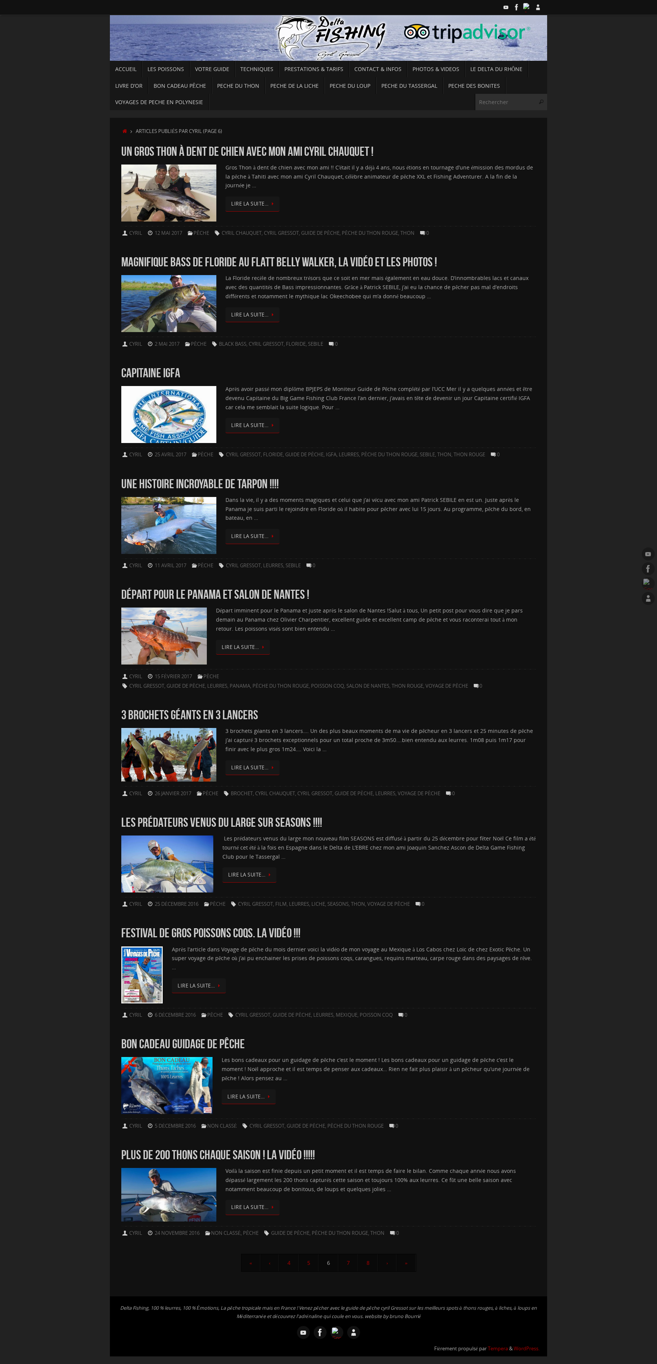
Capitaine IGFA (150, 373)
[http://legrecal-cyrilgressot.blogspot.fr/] (538, 7)
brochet (242, 793)
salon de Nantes (367, 686)
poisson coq (327, 686)
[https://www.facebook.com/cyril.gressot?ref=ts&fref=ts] (516, 7)
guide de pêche (320, 233)
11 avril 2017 (170, 565)
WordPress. (527, 1348)
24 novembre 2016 (177, 1233)
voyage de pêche (446, 686)
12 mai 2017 (168, 233)
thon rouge (469, 454)
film (281, 904)
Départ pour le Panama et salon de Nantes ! (215, 594)
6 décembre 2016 (175, 1015)
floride (296, 344)
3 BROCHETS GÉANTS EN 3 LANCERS (189, 715)
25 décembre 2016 (176, 904)
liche (318, 904)
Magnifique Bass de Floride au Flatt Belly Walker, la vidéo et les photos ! (279, 262)
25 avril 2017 (170, 454)
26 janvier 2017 (173, 793)
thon (407, 233)
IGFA (331, 454)
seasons (338, 904)
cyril (135, 233)
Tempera (498, 1348)
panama (240, 686)
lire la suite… (249, 204)
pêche (201, 233)
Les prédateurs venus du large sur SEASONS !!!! (221, 822)
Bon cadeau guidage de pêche (183, 1044)
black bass (232, 344)
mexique (346, 1015)
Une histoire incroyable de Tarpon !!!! (200, 484)
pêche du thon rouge (370, 233)
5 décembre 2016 (175, 1126)
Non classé (222, 1126)
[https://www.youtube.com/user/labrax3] (506, 7)
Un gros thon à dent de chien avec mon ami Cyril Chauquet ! (247, 151)
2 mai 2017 (167, 344)
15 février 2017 (173, 676)
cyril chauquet (242, 233)
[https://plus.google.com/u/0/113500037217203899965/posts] (527, 7)
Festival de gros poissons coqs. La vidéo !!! (210, 933)
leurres (349, 454)
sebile (315, 344)
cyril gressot (281, 233)
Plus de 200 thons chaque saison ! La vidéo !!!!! (218, 1155)
